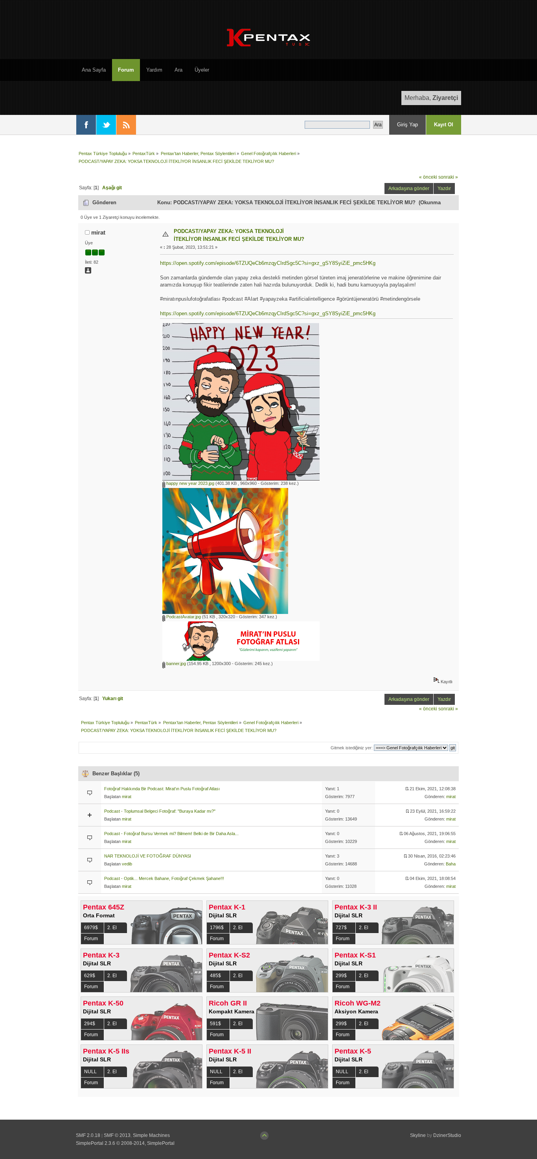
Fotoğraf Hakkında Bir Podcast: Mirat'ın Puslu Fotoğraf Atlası (162, 788)
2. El (112, 927)
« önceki (428, 176)
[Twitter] (106, 125)
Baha (451, 863)
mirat (98, 232)
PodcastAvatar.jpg (183, 616)
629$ (89, 975)
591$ (215, 1023)
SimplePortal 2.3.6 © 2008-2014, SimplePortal (125, 1143)
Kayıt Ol (443, 125)
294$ (89, 1023)
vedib (127, 863)
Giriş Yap (407, 125)
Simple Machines (151, 1135)
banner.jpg (175, 663)
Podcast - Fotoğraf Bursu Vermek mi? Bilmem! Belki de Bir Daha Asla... (171, 833)
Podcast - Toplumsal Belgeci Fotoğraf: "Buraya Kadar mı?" (159, 811)
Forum (91, 938)
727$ (341, 927)
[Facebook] (86, 125)
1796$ (217, 927)
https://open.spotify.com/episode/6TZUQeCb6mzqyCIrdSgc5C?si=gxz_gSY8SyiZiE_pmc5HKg (267, 263)
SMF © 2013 (117, 1135)
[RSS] (126, 125)
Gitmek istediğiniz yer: (352, 747)
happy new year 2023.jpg (189, 483)
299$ (341, 975)
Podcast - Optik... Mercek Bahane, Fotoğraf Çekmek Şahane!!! (164, 878)
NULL (90, 1071)
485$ (215, 975)
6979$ (91, 927)
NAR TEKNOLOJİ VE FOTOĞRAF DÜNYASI (147, 856)
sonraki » (448, 176)
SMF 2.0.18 (88, 1135)
